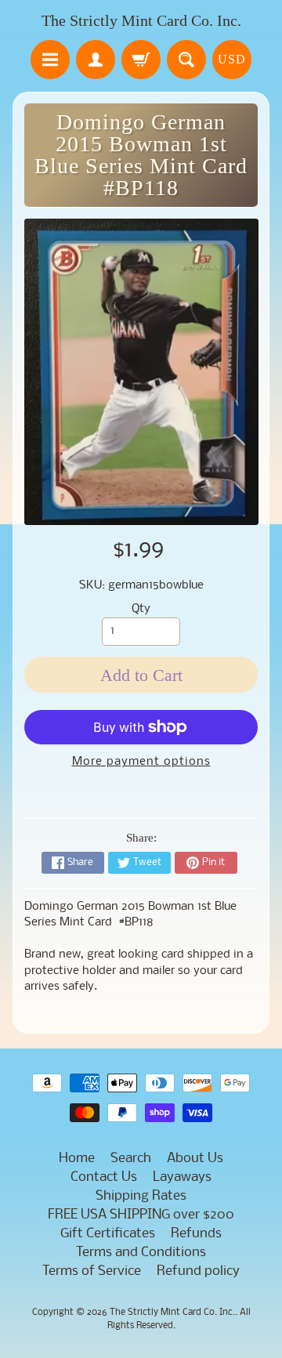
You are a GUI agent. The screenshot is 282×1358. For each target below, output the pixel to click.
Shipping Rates (141, 1196)
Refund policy (198, 1271)
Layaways (182, 1177)
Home (77, 1158)
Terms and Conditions (141, 1252)
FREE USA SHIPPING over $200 (141, 1215)
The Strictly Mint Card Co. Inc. (141, 20)
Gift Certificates (107, 1233)
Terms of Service (91, 1271)
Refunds (196, 1233)
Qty (141, 609)
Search (130, 1158)
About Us (195, 1158)
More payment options (141, 762)
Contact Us (103, 1177)
